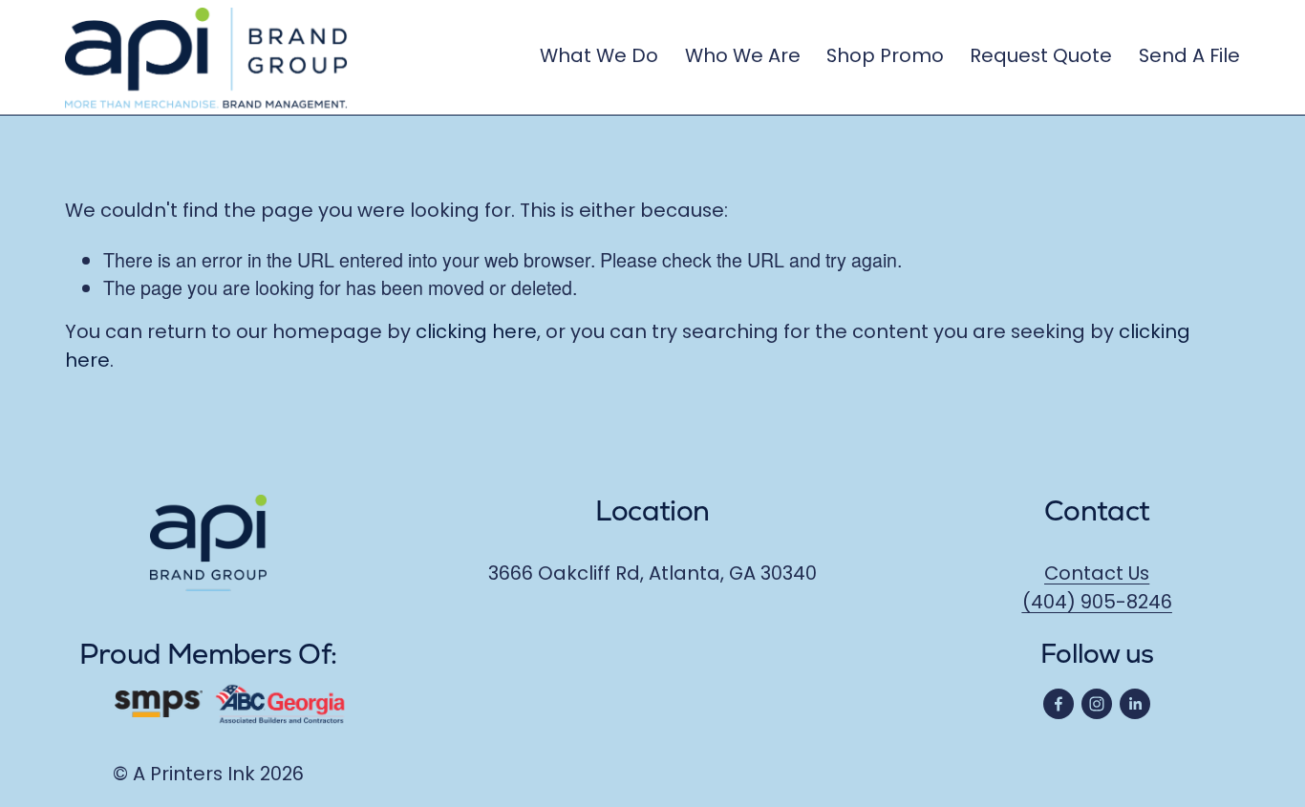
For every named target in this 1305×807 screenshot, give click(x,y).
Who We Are (743, 57)
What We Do (599, 57)
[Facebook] (1058, 704)
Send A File (1189, 57)
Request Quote (1041, 57)
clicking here (476, 333)
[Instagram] (1096, 704)
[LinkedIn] (1135, 704)
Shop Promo (885, 57)
